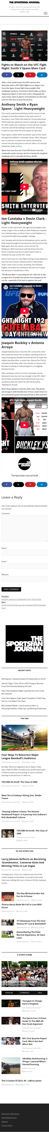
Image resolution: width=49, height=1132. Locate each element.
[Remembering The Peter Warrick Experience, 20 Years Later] (8, 934)
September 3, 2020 (29, 762)
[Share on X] (18, 74)
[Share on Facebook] (7, 74)
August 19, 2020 (28, 821)
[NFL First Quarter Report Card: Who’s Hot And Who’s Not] (11, 1038)
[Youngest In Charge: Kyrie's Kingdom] (11, 1001)
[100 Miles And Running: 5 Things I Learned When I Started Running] (11, 1058)
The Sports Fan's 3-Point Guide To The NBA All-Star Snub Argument (34, 1021)
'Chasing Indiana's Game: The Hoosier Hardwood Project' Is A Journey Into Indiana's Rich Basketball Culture (24, 814)
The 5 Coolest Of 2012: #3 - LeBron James (21, 1080)
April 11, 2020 (37, 900)
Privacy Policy (7, 1125)
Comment (6, 513)
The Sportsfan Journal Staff (11, 762)
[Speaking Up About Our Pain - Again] (25, 974)
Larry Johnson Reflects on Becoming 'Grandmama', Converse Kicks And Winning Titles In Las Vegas (24, 862)
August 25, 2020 (28, 786)
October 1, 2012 (28, 1051)
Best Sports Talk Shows (10, 1114)
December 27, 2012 (23, 1084)
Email (4, 561)
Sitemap (5, 1121)
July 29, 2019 (37, 941)
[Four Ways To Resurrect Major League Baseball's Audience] (25, 738)
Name (5, 548)
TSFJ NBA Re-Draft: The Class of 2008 (19, 782)
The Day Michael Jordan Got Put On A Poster (30, 895)
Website (5, 574)
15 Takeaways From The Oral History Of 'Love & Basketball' (31, 922)
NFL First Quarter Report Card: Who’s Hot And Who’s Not (34, 1041)
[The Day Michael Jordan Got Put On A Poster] (8, 896)
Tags (40, 993)
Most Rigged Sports (9, 1118)
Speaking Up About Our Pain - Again (20, 981)
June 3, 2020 (29, 984)
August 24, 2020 (28, 802)
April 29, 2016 (27, 1071)
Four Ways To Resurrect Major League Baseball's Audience (20, 756)
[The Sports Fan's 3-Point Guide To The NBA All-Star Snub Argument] (11, 1018)
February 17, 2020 (38, 927)
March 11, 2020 (22, 911)
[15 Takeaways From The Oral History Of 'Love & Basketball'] (8, 922)
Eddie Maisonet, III (24, 900)
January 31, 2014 (28, 1031)
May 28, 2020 (27, 870)
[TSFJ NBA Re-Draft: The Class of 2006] (8, 833)
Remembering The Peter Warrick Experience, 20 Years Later (31, 935)
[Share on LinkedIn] (42, 74)
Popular (9, 993)
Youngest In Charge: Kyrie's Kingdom (32, 1002)
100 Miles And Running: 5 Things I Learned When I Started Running (34, 1061)
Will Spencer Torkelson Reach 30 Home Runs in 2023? (24, 679)
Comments (24, 993)
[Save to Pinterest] (30, 74)
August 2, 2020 (22, 840)
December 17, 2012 (29, 1011)
